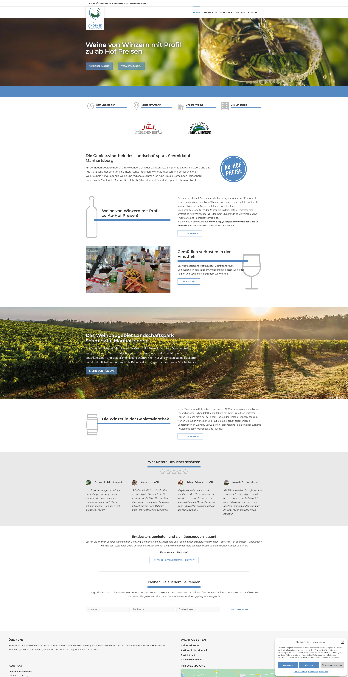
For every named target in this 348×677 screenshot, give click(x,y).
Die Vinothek (239, 104)
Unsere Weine (194, 104)
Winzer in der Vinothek (195, 652)
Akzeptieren (288, 665)
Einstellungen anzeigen (332, 665)
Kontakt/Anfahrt (151, 104)
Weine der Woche (192, 662)
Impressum (323, 672)
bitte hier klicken (116, 3)
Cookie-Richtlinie (300, 672)
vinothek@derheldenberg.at (137, 3)
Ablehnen (309, 665)
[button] (342, 642)
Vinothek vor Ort (192, 648)
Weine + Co (189, 657)
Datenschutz (313, 672)
